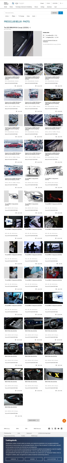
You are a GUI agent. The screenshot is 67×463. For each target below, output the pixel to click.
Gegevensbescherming (9, 435)
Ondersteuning (7, 433)
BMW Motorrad (37, 428)
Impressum (29, 433)
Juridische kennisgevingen (44, 433)
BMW (17, 428)
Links (19, 433)
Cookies (23, 435)
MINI (26, 428)
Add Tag (55, 12)
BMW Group (7, 428)
